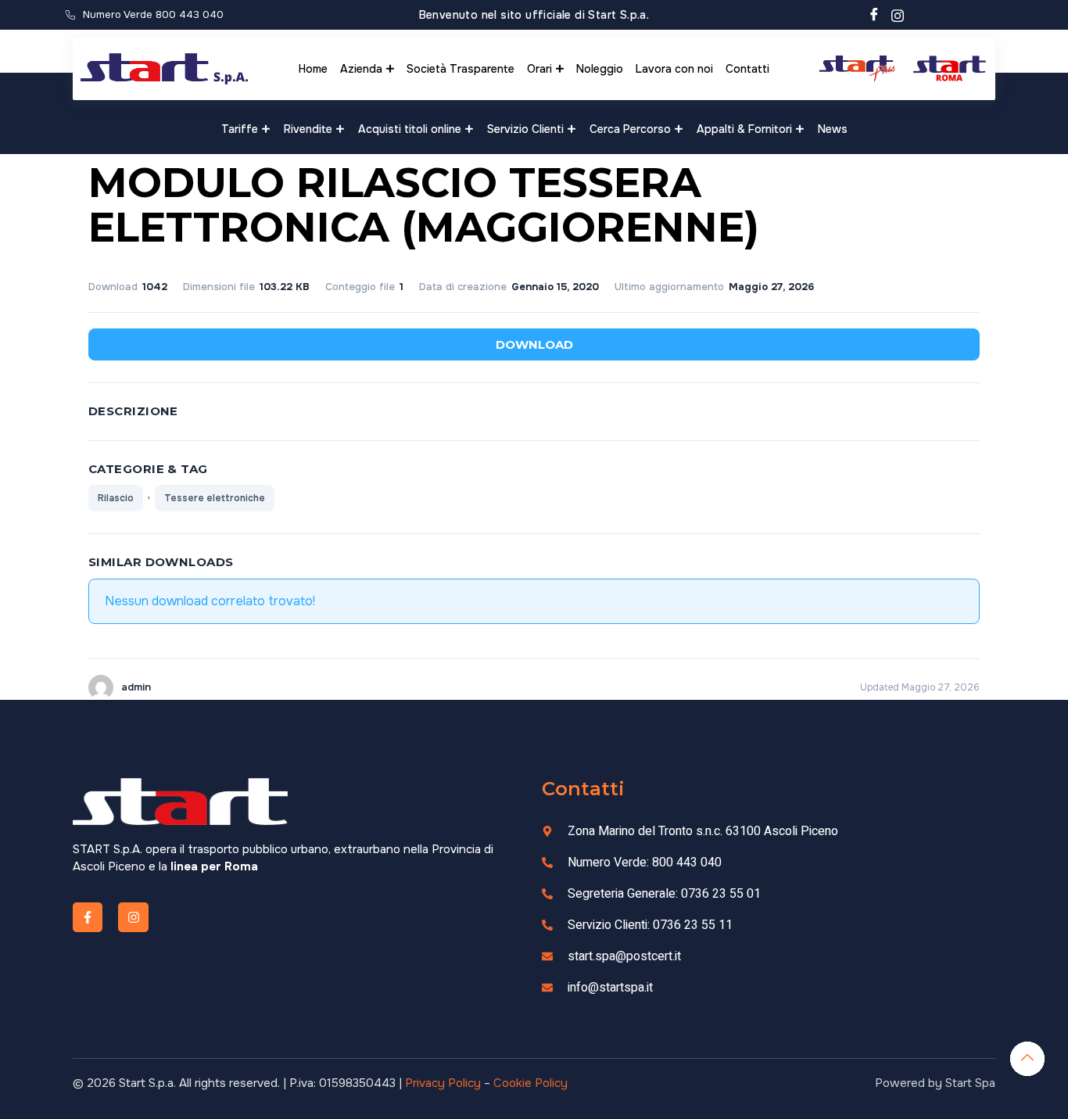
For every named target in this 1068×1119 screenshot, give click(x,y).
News (833, 129)
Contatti (747, 69)
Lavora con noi (674, 69)
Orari (539, 69)
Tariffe (239, 129)
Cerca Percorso (630, 129)
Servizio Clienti (525, 129)
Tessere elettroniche (214, 498)
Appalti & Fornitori (744, 129)
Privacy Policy (443, 1083)
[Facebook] (874, 15)
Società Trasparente (460, 69)
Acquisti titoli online (409, 129)
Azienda (361, 69)
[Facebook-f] (87, 917)
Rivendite (308, 129)
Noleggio (599, 69)
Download (534, 344)
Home (313, 69)
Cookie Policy (530, 1083)
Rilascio (116, 498)
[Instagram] (897, 15)
